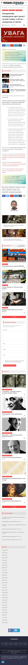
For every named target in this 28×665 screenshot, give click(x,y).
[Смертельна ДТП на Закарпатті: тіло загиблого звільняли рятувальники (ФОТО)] (5, 76)
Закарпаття (11, 10)
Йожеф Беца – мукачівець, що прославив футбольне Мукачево (12, 435)
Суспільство (19, 10)
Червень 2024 (4, 577)
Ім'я (4, 343)
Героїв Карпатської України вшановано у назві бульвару (13, 479)
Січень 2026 (4, 562)
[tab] (21, 245)
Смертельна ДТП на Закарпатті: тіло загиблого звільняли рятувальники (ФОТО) (17, 75)
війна (8, 643)
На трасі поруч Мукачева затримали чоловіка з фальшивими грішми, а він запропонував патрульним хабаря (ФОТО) (18, 85)
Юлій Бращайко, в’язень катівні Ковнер (12, 414)
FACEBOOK (20, 180)
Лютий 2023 (4, 614)
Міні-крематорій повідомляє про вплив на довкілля (12, 310)
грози (6, 187)
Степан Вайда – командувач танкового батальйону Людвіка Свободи (11, 392)
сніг (18, 189)
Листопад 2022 (5, 622)
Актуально (5, 7)
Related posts (21, 245)
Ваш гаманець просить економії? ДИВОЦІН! (13, 266)
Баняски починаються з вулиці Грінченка (10, 539)
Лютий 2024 (4, 585)
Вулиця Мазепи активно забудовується (11, 501)
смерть (13, 643)
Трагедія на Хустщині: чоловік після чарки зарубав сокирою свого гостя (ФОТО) (17, 80)
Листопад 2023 (5, 592)
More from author (20, 246)
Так (3, 662)
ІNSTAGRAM (8, 182)
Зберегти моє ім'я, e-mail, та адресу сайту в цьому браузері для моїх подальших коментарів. (14, 361)
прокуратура (23, 643)
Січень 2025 (4, 570)
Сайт (4, 355)
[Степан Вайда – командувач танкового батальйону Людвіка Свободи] (14, 381)
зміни (4, 189)
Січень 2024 (4, 587)
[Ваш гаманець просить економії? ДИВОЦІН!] (14, 255)
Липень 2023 (4, 602)
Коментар (5, 329)
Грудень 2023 (4, 590)
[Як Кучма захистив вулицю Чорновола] (14, 447)
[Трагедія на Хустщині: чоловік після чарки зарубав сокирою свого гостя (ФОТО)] (5, 81)
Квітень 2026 (4, 555)
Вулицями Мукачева (7, 389)
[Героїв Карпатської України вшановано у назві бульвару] (14, 467)
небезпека (9, 189)
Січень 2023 (4, 617)
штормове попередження (15, 192)
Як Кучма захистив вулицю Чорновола (11, 457)
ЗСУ (18, 643)
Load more (14, 506)
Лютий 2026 (4, 560)
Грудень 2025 (4, 565)
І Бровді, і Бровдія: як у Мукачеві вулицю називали (12, 287)
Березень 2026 (5, 557)
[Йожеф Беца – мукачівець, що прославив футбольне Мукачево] (14, 424)
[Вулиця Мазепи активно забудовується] (14, 490)
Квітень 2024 (4, 580)
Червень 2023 (4, 605)
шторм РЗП (5, 192)
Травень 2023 (4, 607)
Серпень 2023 (4, 600)
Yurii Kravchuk (14, 210)
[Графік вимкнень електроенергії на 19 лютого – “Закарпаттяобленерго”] (5, 91)
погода (14, 189)
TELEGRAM (16, 182)
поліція (3, 643)
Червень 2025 (4, 567)
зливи (23, 187)
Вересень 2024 (5, 572)
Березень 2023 (5, 612)
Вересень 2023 (5, 597)
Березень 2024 (5, 582)
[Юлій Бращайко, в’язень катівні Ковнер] (14, 403)
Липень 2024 (4, 575)
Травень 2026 (4, 552)
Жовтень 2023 (5, 595)
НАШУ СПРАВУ (15, 176)
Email (4, 349)
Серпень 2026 (4, 550)
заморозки (18, 187)
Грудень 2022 (4, 619)
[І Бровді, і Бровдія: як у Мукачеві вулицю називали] (14, 276)
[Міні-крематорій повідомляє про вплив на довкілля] (14, 299)
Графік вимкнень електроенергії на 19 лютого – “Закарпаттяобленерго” (18, 90)
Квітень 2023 (4, 609)
